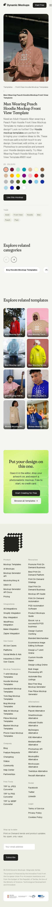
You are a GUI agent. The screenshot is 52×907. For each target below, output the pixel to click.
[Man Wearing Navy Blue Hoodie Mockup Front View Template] (30, 181)
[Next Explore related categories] (14, 260)
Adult (7, 215)
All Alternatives (35, 706)
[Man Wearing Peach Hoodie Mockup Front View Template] (5, 169)
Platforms (7, 650)
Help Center (8, 770)
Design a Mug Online (38, 664)
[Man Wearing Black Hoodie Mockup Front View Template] (18, 187)
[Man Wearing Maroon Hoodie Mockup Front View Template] (12, 169)
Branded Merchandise (38, 638)
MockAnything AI (11, 580)
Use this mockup (15, 197)
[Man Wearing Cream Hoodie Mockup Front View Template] (36, 169)
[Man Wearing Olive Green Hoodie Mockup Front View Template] (18, 181)
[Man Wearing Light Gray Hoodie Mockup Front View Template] (5, 181)
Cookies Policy (35, 817)
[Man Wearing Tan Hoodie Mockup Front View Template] (30, 169)
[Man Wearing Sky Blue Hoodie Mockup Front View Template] (36, 181)
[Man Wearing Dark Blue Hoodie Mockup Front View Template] (42, 181)
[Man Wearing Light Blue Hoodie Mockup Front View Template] (5, 187)
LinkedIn (32, 796)
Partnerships (9, 774)
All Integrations (10, 608)
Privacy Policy (35, 813)
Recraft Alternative (36, 775)
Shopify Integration (12, 613)
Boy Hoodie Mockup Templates (21, 270)
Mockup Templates (12, 564)
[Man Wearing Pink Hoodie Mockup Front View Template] (30, 175)
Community (8, 765)
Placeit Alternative (36, 710)
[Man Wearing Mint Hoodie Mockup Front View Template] (18, 169)
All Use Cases (9, 645)
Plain (17, 220)
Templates (8, 87)
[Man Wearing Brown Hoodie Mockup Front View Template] (42, 169)
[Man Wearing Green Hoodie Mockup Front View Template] (24, 181)
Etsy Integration (10, 617)
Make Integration (11, 629)
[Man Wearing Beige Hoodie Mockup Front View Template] (5, 175)
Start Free (39, 5)
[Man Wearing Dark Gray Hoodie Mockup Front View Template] (42, 175)
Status (6, 761)
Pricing (6, 596)
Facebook (33, 787)
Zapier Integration (11, 633)
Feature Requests (11, 752)
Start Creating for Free (26, 493)
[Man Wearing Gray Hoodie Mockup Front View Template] (12, 181)
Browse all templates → (26, 500)
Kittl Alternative (35, 737)
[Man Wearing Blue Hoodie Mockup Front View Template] (12, 187)
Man (39, 215)
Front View (18, 215)
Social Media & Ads (12, 654)
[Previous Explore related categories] (6, 260)
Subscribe (10, 857)
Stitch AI (7, 585)
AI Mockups (8, 568)
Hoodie (30, 215)
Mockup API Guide (36, 594)
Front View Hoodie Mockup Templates (31, 87)
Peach (7, 220)
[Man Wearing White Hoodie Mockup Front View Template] (24, 187)
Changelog (8, 757)
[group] (26, 270)
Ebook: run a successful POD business (36, 623)
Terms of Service (36, 808)
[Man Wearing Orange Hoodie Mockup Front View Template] (12, 175)
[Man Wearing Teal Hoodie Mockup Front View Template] (24, 169)
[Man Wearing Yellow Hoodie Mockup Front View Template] (18, 175)
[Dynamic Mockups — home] (16, 5)
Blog (5, 748)
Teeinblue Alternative (38, 771)
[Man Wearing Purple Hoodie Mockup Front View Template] (24, 175)
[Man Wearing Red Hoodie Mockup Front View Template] (36, 175)
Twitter (31, 792)
